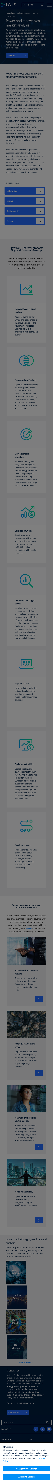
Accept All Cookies (26, 1476)
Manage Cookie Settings (26, 1468)
